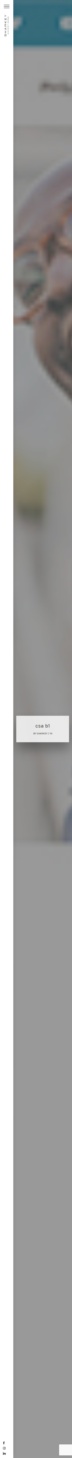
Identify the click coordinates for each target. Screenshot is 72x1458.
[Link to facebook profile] (4, 1443)
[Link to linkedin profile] (4, 1453)
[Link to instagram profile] (4, 1448)
